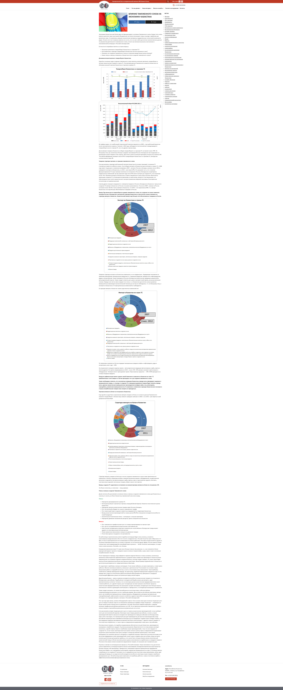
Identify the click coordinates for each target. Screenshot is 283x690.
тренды (167, 98)
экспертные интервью (171, 104)
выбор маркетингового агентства (174, 42)
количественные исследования (174, 59)
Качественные (147, 671)
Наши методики (146, 8)
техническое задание (171, 96)
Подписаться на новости (108, 683)
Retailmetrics (168, 22)
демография (168, 44)
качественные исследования (173, 57)
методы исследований (171, 68)
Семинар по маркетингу (171, 33)
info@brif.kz (168, 666)
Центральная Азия (170, 35)
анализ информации (171, 37)
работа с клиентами (170, 83)
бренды (167, 41)
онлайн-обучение (170, 80)
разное (167, 85)
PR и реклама (168, 20)
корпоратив (168, 61)
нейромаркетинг (169, 74)
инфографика (169, 48)
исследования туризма (171, 55)
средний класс (169, 92)
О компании (123, 669)
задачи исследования (171, 46)
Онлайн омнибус (170, 31)
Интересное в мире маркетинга (174, 28)
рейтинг (167, 87)
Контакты (182, 8)
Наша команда (124, 671)
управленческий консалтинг (173, 100)
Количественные (147, 669)
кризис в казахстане (170, 63)
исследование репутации (172, 54)
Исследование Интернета (172, 29)
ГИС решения (169, 26)
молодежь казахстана (171, 72)
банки (166, 39)
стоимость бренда (170, 94)
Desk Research (169, 18)
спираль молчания (170, 91)
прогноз (167, 81)
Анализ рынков (169, 24)
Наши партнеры (124, 674)
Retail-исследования (148, 676)
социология (168, 89)
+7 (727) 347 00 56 (180, 5)
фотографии (168, 102)
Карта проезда (170, 679)
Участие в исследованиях (171, 8)
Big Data (167, 16)
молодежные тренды (171, 70)
